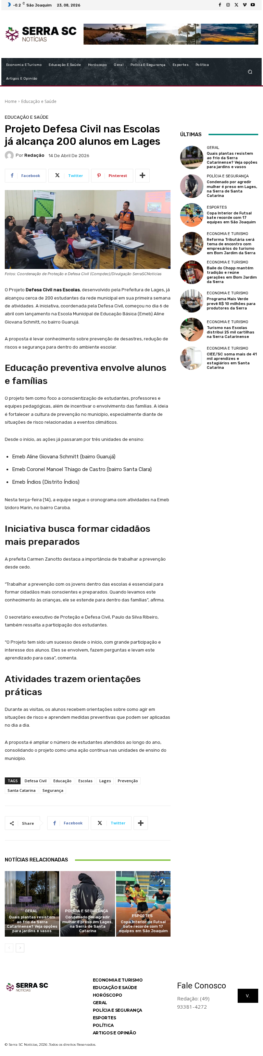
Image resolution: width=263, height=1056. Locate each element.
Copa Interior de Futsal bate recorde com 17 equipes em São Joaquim (143, 926)
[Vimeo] (244, 5)
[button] (250, 71)
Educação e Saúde (39, 101)
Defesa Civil (36, 780)
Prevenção (128, 780)
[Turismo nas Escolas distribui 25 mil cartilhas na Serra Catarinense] (191, 329)
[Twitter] (236, 5)
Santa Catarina (22, 790)
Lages (105, 780)
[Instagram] (228, 5)
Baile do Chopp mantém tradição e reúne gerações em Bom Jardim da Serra (232, 275)
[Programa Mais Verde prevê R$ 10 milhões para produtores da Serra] (191, 301)
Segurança (52, 790)
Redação (34, 155)
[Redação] (10, 155)
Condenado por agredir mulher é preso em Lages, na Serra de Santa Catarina (87, 924)
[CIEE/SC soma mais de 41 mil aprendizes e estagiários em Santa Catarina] (191, 358)
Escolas (85, 780)
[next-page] (20, 947)
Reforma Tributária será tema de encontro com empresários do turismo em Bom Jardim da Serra (231, 246)
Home (11, 101)
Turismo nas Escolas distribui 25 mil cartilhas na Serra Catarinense (230, 332)
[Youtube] (253, 5)
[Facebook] (220, 5)
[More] (142, 176)
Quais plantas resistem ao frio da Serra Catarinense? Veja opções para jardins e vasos (32, 924)
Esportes (142, 916)
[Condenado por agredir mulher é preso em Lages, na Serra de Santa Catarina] (87, 904)
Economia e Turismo (227, 234)
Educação (62, 780)
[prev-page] (9, 947)
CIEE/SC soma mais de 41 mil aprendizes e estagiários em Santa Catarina (232, 361)
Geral (31, 911)
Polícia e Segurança (86, 911)
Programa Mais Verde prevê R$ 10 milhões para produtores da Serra (231, 303)
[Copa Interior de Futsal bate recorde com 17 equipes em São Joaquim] (143, 904)
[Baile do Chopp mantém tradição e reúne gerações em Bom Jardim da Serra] (191, 272)
